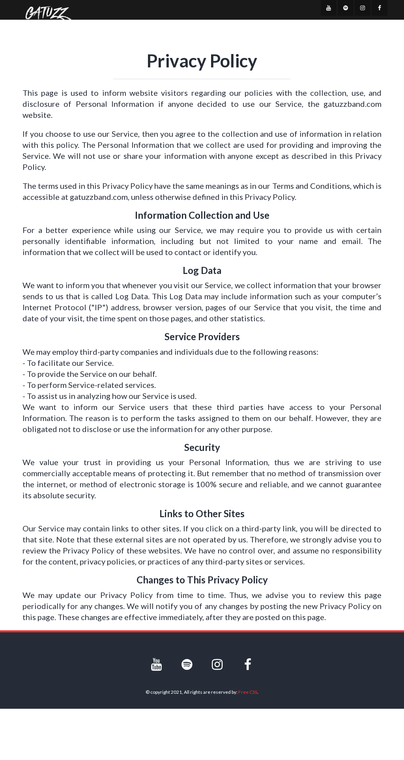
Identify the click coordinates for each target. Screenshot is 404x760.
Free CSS (247, 692)
